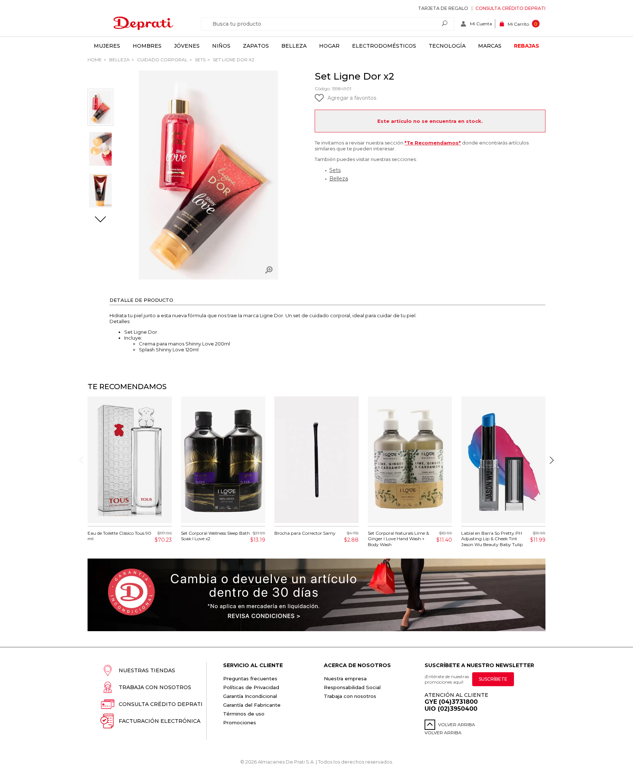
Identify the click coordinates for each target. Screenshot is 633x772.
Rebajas (526, 46)
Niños (221, 46)
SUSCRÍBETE (493, 679)
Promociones (239, 722)
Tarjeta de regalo (443, 8)
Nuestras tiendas (147, 670)
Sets (200, 59)
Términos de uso (243, 714)
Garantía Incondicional (250, 696)
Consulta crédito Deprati (510, 8)
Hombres (147, 46)
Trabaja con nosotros (155, 687)
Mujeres (107, 46)
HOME (95, 59)
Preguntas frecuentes (250, 678)
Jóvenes (187, 46)
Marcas (489, 46)
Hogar (329, 46)
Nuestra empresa (345, 678)
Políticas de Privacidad (251, 687)
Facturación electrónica (159, 721)
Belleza (294, 46)
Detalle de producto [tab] (141, 300)
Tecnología (447, 46)
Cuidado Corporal (162, 59)
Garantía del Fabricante (252, 705)
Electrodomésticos (384, 46)
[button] (100, 220)
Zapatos (256, 46)
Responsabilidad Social (352, 687)
